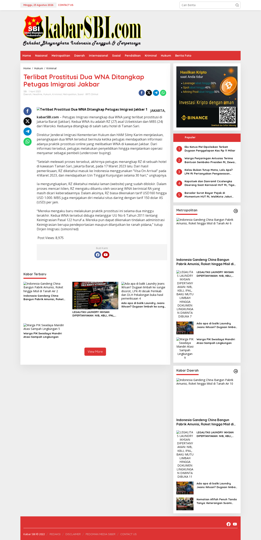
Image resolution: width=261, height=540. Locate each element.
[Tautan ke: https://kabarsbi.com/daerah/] (235, 371)
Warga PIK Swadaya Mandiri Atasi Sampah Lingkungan (42, 335)
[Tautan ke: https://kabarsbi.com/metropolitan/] (235, 211)
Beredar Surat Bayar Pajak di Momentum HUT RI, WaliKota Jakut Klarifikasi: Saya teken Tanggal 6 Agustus (208, 194)
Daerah (27, 94)
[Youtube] (105, 254)
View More (95, 351)
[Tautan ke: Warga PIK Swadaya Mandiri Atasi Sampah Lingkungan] (185, 348)
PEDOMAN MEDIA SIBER (100, 534)
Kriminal (57, 94)
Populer (190, 137)
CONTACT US (128, 534)
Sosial (80, 94)
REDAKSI (55, 534)
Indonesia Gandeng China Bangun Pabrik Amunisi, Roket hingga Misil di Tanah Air (43, 297)
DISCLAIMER (73, 534)
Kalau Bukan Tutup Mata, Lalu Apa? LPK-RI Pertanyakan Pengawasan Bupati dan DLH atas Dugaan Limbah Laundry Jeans (210, 171)
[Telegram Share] (156, 93)
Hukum (47, 94)
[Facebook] (97, 254)
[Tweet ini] (149, 93)
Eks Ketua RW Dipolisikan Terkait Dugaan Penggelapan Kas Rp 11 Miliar (210, 148)
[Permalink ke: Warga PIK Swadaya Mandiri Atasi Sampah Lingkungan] (46, 327)
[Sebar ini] (142, 93)
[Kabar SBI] (82, 30)
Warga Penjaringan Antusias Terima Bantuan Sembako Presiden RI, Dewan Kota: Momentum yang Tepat (210, 160)
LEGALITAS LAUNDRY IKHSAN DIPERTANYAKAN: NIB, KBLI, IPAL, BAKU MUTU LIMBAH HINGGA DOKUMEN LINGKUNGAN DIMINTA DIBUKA (93, 313)
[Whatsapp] (163, 93)
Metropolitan (69, 94)
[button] (237, 5)
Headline (37, 94)
